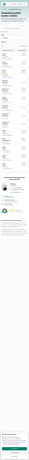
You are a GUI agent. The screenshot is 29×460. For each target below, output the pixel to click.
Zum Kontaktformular (15, 192)
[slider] (1, 44)
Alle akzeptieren (14, 448)
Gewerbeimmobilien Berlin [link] (15, 9)
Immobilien (4, 9)
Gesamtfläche (22, 50)
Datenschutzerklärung (13, 444)
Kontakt (20, 4)
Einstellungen (14, 456)
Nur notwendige (14, 452)
